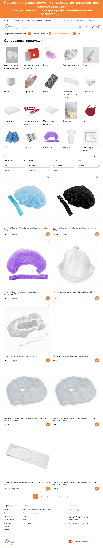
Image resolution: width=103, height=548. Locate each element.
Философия (49, 20)
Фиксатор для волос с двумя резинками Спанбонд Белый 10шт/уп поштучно (25, 419)
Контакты (7, 526)
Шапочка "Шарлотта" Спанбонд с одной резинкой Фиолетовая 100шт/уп (22, 293)
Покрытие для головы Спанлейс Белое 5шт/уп (70, 356)
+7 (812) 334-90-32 (78, 523)
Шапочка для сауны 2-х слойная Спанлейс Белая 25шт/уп (74, 292)
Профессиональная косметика (15, 34)
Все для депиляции (40, 34)
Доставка (7, 530)
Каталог (7, 20)
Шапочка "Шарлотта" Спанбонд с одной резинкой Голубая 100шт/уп (26, 229)
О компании (25, 20)
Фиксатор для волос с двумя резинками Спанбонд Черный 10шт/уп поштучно (75, 483)
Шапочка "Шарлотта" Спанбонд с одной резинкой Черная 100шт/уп (74, 229)
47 (60, 496)
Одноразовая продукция (63, 34)
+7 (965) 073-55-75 (78, 517)
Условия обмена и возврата (32, 513)
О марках (15, 20)
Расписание (27, 523)
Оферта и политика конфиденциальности (37, 510)
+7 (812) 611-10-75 (92, 20)
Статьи (25, 520)
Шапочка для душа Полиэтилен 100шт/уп (19, 356)
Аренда (25, 516)
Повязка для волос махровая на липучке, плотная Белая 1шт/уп (27, 483)
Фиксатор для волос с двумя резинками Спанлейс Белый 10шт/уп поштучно (74, 419)
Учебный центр (37, 20)
